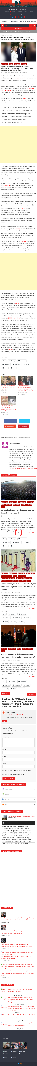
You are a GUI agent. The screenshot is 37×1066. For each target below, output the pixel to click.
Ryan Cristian (27, 578)
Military (3, 576)
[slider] (5, 839)
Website (4, 763)
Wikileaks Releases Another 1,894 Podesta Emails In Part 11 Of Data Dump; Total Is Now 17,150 (25, 388)
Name (4, 749)
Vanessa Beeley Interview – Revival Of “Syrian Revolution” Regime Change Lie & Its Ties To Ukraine (18, 587)
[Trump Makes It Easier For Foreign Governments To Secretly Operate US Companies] (5, 1058)
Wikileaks (5, 84)
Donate (20, 11)
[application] (18, 823)
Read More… (31, 532)
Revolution (19, 578)
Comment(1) (24, 72)
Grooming (21, 437)
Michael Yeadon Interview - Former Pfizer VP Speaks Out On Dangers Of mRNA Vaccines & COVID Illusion (21, 1008)
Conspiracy (4, 64)
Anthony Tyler (13, 502)
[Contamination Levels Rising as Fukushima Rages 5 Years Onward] (18, 489)
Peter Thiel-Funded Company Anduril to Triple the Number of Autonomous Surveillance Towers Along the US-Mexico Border (18, 973)
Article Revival (22, 502)
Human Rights (30, 573)
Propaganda (21, 576)
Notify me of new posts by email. (14, 774)
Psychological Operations (8, 578)
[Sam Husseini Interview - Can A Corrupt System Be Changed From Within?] (6, 1053)
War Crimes (23, 581)
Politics (11, 64)
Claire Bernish (15, 72)
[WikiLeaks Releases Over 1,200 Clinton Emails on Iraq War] (8, 380)
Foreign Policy (13, 573)
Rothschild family (20, 78)
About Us (7, 11)
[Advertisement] (18, 144)
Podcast (9, 576)
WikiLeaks (24, 64)
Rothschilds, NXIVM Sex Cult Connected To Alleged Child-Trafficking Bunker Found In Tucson (8, 408)
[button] (31, 25)
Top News (17, 64)
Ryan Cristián (17, 592)
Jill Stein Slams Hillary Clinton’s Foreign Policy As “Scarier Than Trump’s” (32, 694)
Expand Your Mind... (6, 504)
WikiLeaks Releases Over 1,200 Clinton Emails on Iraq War (8, 387)
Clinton (15, 437)
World (2, 507)
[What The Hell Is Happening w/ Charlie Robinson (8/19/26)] (23, 1053)
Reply (4, 721)
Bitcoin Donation (28, 11)
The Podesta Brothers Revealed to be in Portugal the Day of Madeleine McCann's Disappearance (20, 1000)
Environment (4, 502)
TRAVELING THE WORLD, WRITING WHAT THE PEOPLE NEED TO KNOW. (18, 21)
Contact (13, 11)
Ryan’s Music (22, 15)
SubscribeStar (30, 13)
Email (4, 756)
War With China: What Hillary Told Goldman (6, 694)
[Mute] (4, 837)
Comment (6, 737)
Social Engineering (6, 581)
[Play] (4, 823)
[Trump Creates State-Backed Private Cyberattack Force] (14, 1058)
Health (23, 504)
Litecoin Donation (7, 13)
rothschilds (27, 437)
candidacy (10, 437)
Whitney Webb (16, 660)
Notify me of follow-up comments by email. (18, 770)
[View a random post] (34, 25)
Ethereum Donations (19, 13)
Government (16, 504)
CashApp (14, 15)
